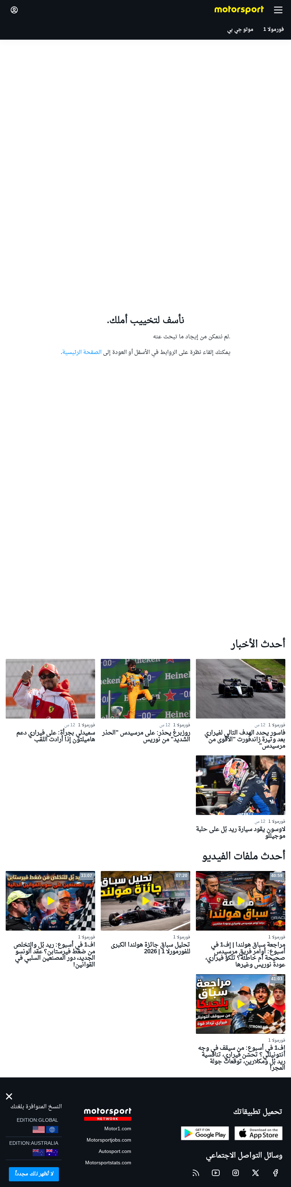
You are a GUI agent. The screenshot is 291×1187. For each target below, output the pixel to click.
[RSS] (196, 1173)
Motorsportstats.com (108, 1163)
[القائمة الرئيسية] (278, 10)
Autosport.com (115, 1152)
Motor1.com (117, 1129)
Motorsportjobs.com (109, 1140)
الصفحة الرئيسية (81, 352)
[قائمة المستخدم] (14, 10)
